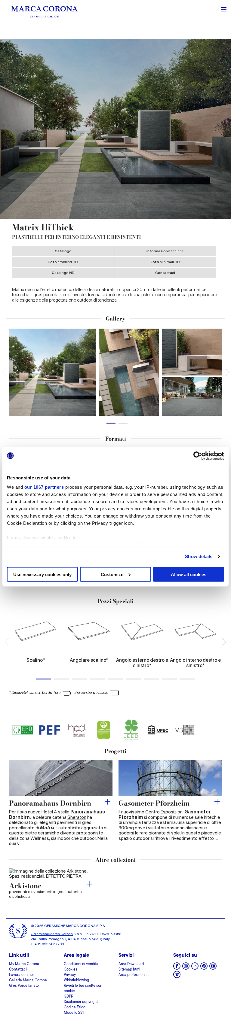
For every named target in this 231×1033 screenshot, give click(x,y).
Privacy (70, 975)
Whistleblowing (76, 980)
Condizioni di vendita (81, 964)
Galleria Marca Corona (28, 980)
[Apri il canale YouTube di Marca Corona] (213, 968)
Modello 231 (74, 1013)
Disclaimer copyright (81, 1002)
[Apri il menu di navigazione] (224, 9)
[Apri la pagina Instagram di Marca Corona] (185, 968)
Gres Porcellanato (24, 986)
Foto (63, 262)
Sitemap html (129, 970)
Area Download (131, 964)
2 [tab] (123, 423)
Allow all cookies (188, 574)
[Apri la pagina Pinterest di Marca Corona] (204, 968)
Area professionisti (134, 975)
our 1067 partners (44, 487)
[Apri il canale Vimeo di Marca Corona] (176, 976)
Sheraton (76, 817)
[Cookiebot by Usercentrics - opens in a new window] (197, 455)
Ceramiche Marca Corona (52, 934)
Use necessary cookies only (42, 574)
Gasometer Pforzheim (154, 803)
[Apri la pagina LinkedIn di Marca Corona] (195, 968)
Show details (198, 556)
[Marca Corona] (44, 11)
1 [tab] (111, 423)
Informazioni (164, 251)
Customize (112, 574)
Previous (4, 372)
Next (227, 372)
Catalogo (63, 251)
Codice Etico (74, 1007)
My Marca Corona (24, 964)
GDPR (68, 997)
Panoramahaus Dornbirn (50, 803)
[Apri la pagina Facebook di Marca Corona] (176, 968)
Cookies (70, 970)
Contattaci (165, 273)
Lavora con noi (21, 975)
